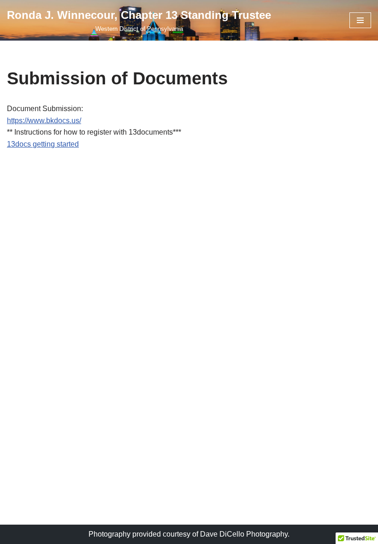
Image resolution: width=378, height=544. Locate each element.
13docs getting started (43, 144)
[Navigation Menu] (360, 20)
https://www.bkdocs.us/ (44, 120)
